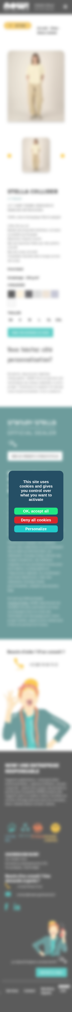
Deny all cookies (36, 520)
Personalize (36, 529)
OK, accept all (36, 511)
